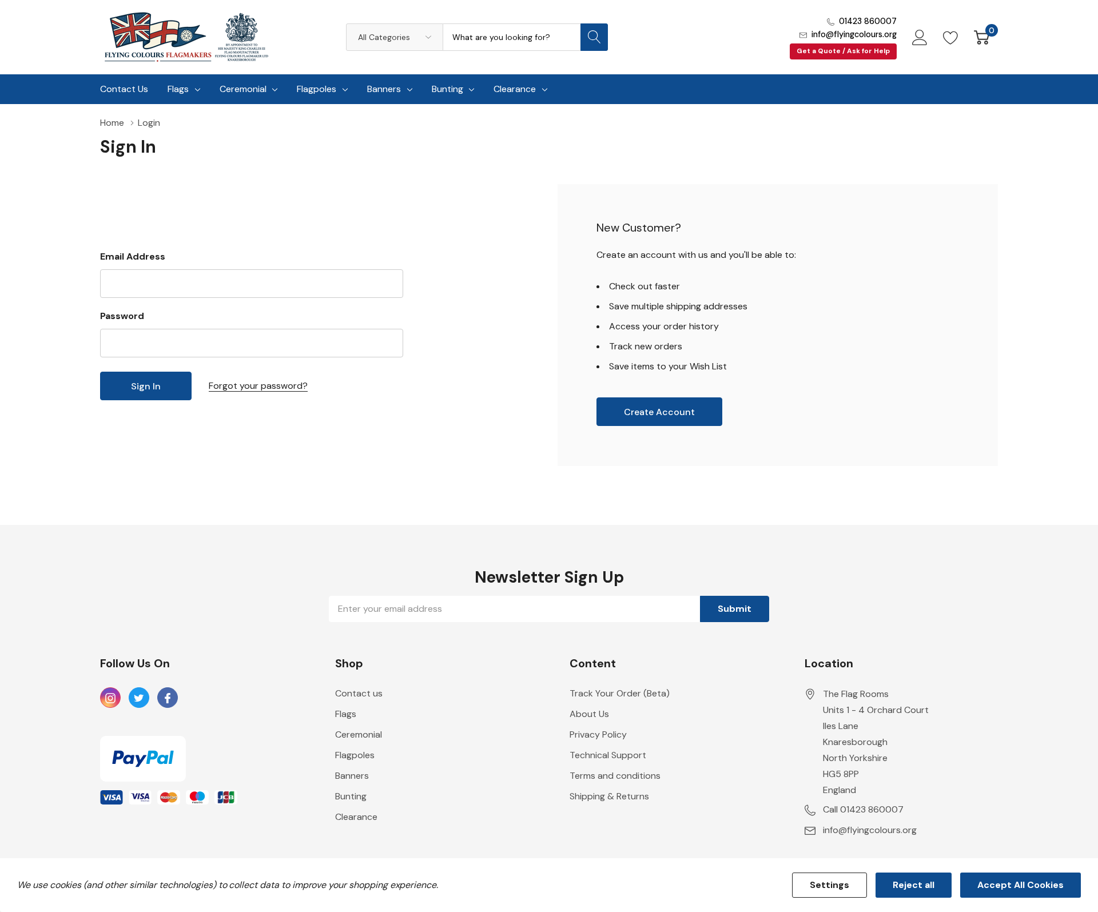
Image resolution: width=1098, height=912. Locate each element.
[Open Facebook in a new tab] (167, 698)
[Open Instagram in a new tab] (110, 698)
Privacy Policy (598, 734)
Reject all (913, 885)
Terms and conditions (615, 776)
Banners (384, 89)
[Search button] (594, 37)
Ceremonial (243, 89)
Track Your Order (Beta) (620, 693)
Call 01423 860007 (863, 809)
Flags (178, 89)
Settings (829, 885)
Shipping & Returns (609, 796)
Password (122, 316)
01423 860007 (868, 21)
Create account (659, 412)
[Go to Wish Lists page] (950, 37)
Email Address (132, 256)
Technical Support (608, 755)
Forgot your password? (258, 386)
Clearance (515, 89)
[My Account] (920, 37)
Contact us (359, 693)
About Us (589, 714)
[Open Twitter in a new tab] (139, 698)
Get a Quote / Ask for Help (843, 50)
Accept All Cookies (1020, 885)
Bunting (447, 89)
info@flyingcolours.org (854, 34)
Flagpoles (316, 89)
